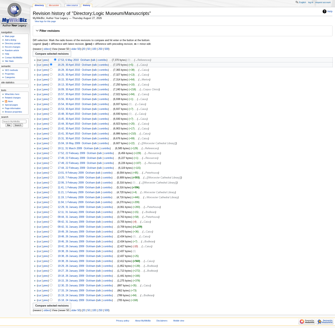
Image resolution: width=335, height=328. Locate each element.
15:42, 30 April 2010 (69, 128)
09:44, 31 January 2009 (71, 217)
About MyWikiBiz (143, 320)
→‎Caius (142, 65)
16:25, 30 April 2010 (69, 74)
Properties (10, 74)
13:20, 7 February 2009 (71, 177)
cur (39, 65)
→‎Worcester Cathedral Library (158, 192)
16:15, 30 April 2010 (69, 79)
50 (88, 49)
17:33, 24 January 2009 (71, 290)
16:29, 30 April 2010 (69, 65)
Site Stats (9, 61)
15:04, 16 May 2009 (69, 143)
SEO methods (11, 70)
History (86, 5)
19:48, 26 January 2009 (71, 236)
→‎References (142, 60)
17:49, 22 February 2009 (71, 158)
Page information (13, 108)
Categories (10, 77)
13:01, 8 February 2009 (71, 172)
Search (4, 117)
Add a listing (10, 40)
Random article (12, 50)
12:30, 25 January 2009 (71, 285)
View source (72, 5)
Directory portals (13, 43)
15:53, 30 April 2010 (69, 109)
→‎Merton (144, 79)
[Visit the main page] (15, 15)
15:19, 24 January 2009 (71, 295)
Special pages (11, 105)
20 (83, 49)
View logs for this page (45, 21)
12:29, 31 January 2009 (71, 207)
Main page (10, 36)
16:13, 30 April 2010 (69, 84)
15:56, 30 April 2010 (69, 99)
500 (106, 49)
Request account (323, 2)
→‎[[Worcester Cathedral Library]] (157, 143)
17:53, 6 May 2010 (68, 60)
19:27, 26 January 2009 (71, 270)
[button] (182, 31)
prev (45, 60)
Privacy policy (122, 320)
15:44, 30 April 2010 (69, 123)
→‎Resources (153, 153)
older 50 (75, 49)
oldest (47, 49)
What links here (12, 94)
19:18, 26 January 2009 (71, 276)
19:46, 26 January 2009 (71, 241)
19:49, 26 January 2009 (71, 231)
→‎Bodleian (149, 212)
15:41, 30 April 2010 (69, 133)
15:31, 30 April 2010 (69, 138)
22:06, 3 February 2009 (71, 182)
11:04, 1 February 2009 (71, 202)
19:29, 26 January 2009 (71, 266)
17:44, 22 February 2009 (71, 168)
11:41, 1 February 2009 (71, 187)
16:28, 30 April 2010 (69, 70)
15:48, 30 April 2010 (69, 114)
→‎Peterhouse (150, 172)
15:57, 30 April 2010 (69, 94)
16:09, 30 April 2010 (69, 89)
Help (329, 11)
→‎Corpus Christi (150, 89)
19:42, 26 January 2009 (71, 246)
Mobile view (178, 320)
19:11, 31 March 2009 (70, 148)
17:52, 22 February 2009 (71, 153)
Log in (310, 2)
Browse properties (13, 112)
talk (94, 60)
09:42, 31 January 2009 (71, 221)
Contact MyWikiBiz (13, 57)
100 (94, 49)
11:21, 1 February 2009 (71, 192)
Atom (10, 101)
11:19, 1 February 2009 (71, 197)
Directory (39, 5)
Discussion (54, 5)
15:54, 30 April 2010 (69, 104)
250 (100, 49)
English (302, 2)
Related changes (13, 97)
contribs (102, 60)
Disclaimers (162, 320)
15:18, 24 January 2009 (71, 300)
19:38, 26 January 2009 (71, 251)
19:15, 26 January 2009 (71, 280)
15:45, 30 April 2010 (69, 119)
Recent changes (12, 47)
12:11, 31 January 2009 (71, 212)
